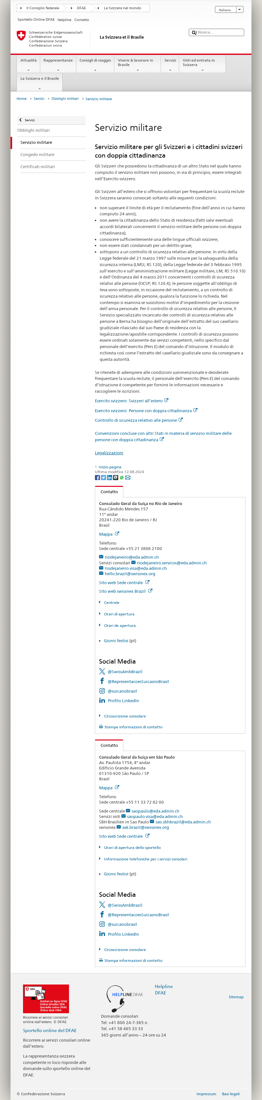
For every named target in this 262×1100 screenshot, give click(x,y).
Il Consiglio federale (43, 8)
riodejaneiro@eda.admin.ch (132, 557)
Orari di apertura (118, 614)
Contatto (106, 491)
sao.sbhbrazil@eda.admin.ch (183, 821)
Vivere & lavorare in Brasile (135, 62)
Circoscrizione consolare (124, 716)
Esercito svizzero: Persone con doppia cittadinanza (143, 410)
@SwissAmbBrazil (125, 671)
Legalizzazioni (109, 452)
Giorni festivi (116, 640)
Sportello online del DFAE (50, 1030)
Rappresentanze (58, 60)
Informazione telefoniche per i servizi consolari (145, 859)
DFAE (81, 8)
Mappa (106, 534)
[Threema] (116, 477)
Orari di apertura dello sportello (131, 847)
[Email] (127, 477)
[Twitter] (104, 477)
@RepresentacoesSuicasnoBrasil (138, 681)
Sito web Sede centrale (121, 582)
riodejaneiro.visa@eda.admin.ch (136, 568)
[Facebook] (98, 477)
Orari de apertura (119, 625)
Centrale (111, 602)
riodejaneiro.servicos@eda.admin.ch (172, 562)
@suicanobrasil (122, 691)
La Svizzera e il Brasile (39, 78)
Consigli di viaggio (95, 60)
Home (22, 99)
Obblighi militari (65, 99)
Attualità (28, 60)
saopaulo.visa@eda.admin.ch (155, 816)
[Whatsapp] (122, 477)
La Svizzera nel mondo (122, 8)
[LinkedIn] (110, 477)
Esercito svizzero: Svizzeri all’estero (129, 400)
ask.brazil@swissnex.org (145, 827)
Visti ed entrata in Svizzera (199, 62)
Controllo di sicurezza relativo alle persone (136, 420)
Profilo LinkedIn (123, 700)
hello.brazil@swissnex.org (130, 573)
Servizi (170, 60)
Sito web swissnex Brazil (123, 591)
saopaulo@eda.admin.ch (155, 811)
